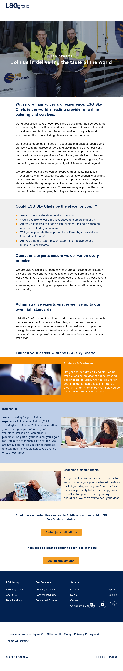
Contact (74, 600)
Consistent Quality (46, 595)
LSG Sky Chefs (15, 589)
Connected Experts (46, 600)
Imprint (112, 589)
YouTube (102, 604)
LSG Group (17, 6)
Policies (112, 595)
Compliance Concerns (83, 605)
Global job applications (61, 532)
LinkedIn (91, 604)
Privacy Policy (83, 634)
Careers (75, 589)
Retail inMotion (14, 600)
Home (54, 55)
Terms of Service (17, 641)
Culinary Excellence (47, 589)
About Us (11, 595)
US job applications (61, 561)
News (73, 595)
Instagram (113, 604)
